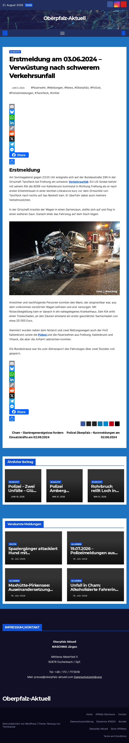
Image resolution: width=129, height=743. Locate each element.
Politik (12, 544)
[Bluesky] (64, 112)
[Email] (64, 106)
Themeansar (9, 726)
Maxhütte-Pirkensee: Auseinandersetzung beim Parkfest (29, 589)
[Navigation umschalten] (62, 33)
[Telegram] (64, 144)
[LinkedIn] (64, 122)
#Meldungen (55, 87)
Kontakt (122, 721)
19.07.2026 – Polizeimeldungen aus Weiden (92, 552)
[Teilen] (64, 161)
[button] (118, 33)
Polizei (42, 334)
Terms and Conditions (115, 736)
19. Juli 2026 (18, 559)
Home (89, 714)
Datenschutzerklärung (88, 677)
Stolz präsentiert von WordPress (20, 723)
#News (68, 87)
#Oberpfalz (82, 87)
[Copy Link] (64, 128)
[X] (64, 139)
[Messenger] (64, 149)
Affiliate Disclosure (105, 714)
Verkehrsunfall (78, 181)
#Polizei (95, 87)
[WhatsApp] (64, 117)
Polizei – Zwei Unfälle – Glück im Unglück (23, 490)
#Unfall (54, 93)
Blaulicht (15, 52)
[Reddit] (64, 133)
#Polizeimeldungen (21, 93)
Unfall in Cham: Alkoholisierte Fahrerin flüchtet (92, 589)
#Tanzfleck (42, 93)
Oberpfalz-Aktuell (64, 18)
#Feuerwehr (38, 87)
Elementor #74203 (106, 721)
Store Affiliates (118, 728)
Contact (122, 714)
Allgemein (76, 544)
